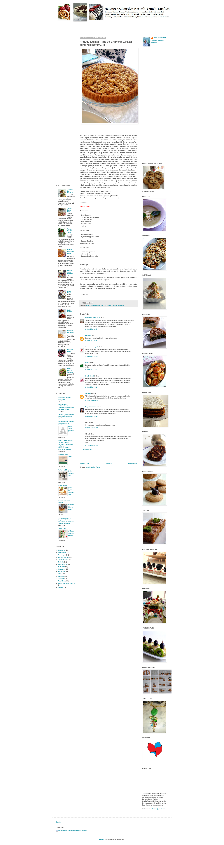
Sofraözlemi (62, 528)
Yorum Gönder (87, 449)
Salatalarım (61, 569)
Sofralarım (61, 571)
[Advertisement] (98, 27)
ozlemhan (88, 335)
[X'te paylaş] (87, 303)
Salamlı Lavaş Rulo (69, 210)
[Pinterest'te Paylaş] (92, 303)
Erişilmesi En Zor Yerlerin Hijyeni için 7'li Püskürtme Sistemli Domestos (66, 521)
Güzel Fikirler (62, 552)
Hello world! (62, 399)
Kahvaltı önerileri (63, 557)
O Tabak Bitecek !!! (64, 518)
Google (58, 822)
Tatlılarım (114, 305)
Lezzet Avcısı (62, 404)
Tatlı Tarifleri (107, 305)
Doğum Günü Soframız (70, 272)
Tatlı (101, 305)
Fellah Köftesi (69, 311)
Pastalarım (61, 567)
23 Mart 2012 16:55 (91, 370)
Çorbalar (61, 587)
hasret (70, 456)
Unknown (88, 393)
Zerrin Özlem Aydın (159, 38)
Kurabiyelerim (62, 564)
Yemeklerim (62, 581)
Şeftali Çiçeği (89, 376)
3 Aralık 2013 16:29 (91, 445)
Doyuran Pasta (70, 350)
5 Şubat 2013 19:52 (91, 416)
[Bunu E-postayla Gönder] (83, 303)
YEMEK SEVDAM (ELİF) (92, 318)
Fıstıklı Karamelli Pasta (70, 251)
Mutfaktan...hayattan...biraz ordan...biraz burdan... (66, 423)
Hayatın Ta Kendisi (64, 397)
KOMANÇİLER (63, 454)
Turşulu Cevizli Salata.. (69, 230)
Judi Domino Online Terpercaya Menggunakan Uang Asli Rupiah (66, 407)
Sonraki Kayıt (84, 464)
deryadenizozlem (90, 407)
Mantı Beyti (69, 292)
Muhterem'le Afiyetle (92, 347)
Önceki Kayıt (132, 464)
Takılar (60, 574)
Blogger (102, 839)
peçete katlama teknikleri (66, 583)
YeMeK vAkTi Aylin (64, 470)
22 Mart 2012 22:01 (91, 341)
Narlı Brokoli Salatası (70, 370)
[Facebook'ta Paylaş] (89, 303)
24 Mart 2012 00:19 (91, 387)
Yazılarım (121, 305)
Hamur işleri (90, 305)
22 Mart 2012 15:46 (91, 329)
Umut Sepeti (62, 485)
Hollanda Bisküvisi (70, 331)
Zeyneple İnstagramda (65, 416)
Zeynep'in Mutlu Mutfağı (66, 414)
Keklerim (97, 305)
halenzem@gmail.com (158, 809)
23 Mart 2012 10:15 (91, 356)
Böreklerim (61, 550)
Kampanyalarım (63, 559)
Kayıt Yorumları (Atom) (92, 467)
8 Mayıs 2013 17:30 (91, 428)
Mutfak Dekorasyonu (71, 473)
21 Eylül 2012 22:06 (91, 401)
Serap (87, 362)
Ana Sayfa (108, 464)
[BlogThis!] (85, 303)
